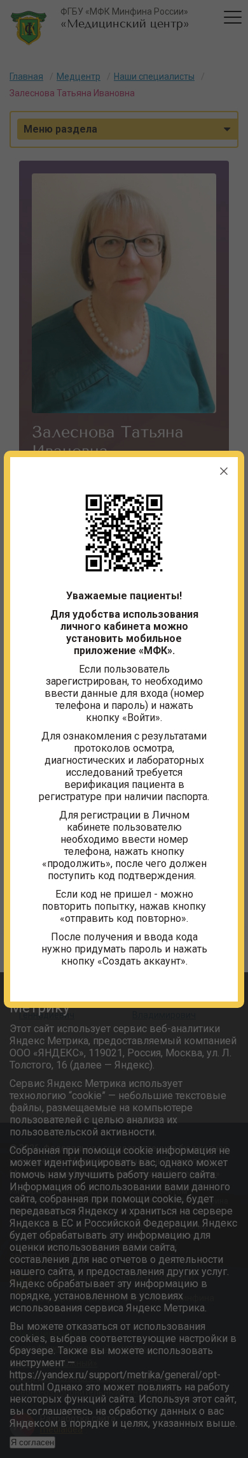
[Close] (224, 471)
